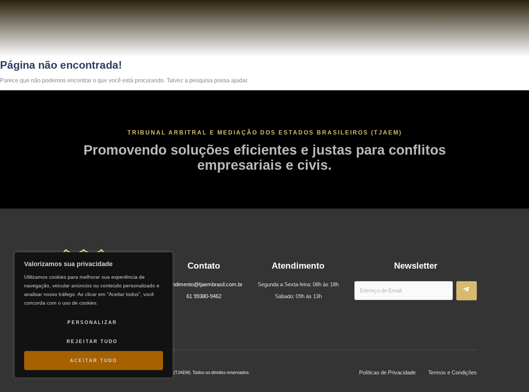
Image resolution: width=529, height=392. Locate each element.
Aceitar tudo (93, 360)
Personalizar (92, 322)
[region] (93, 315)
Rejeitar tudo (92, 341)
